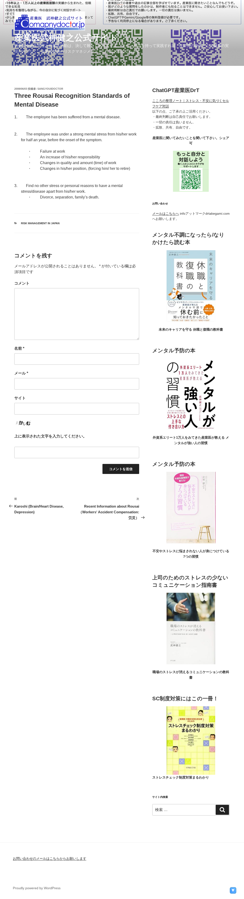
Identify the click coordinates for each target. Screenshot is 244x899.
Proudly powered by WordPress (37, 888)
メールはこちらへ (165, 213)
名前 (19, 348)
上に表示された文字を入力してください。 (50, 436)
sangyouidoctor (50, 88)
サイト (20, 398)
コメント (22, 283)
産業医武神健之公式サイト (66, 37)
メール (21, 373)
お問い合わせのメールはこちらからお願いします (49, 858)
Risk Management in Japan (40, 223)
